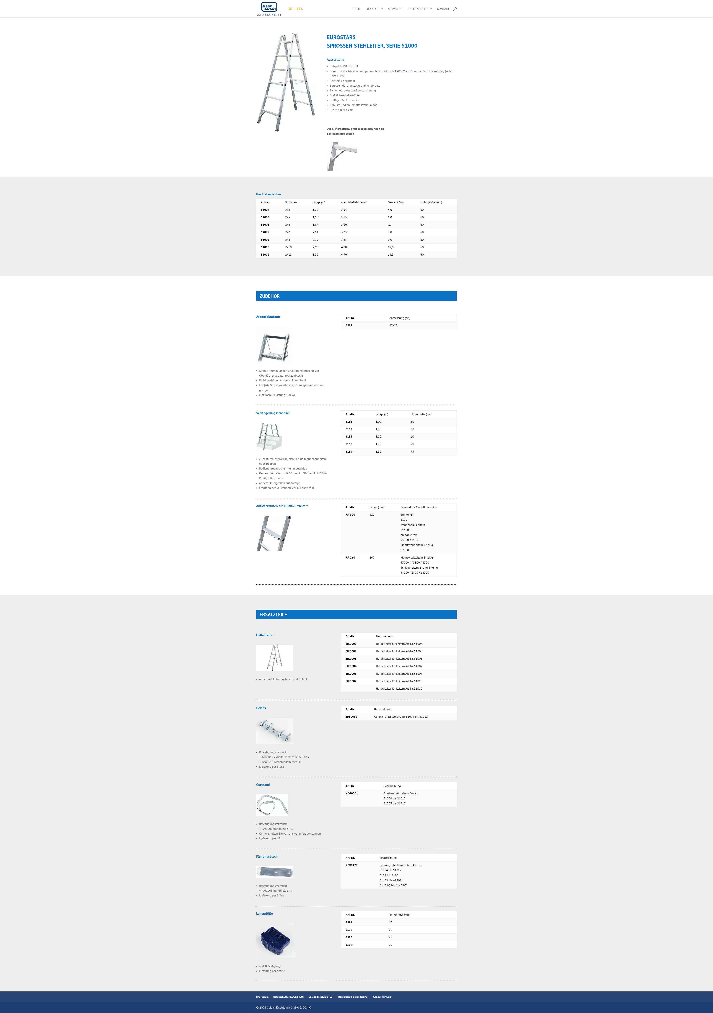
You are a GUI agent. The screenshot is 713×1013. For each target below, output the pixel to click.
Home (356, 9)
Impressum (262, 997)
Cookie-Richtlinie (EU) (321, 997)
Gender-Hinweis (382, 997)
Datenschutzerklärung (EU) (288, 997)
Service (393, 9)
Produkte (372, 9)
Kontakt (443, 9)
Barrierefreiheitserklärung (353, 997)
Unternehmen (418, 9)
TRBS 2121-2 (403, 71)
